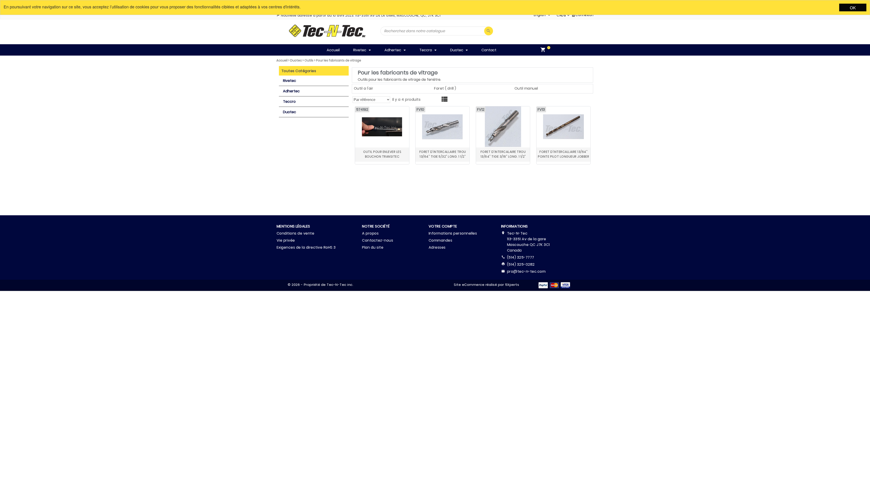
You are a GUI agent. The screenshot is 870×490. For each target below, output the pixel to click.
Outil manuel (526, 88)
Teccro (289, 101)
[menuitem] (544, 50)
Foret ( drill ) (445, 88)
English (540, 15)
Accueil (282, 60)
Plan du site (372, 247)
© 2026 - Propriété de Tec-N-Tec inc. (320, 284)
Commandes (440, 240)
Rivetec (289, 80)
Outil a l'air (363, 88)
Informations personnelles (453, 233)
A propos (370, 233)
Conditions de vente (295, 233)
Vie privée (286, 240)
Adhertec (291, 91)
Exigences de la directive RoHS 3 (306, 247)
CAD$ (561, 15)
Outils (308, 60)
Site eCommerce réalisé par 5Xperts (486, 284)
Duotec (296, 60)
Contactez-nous (377, 240)
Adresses (437, 247)
